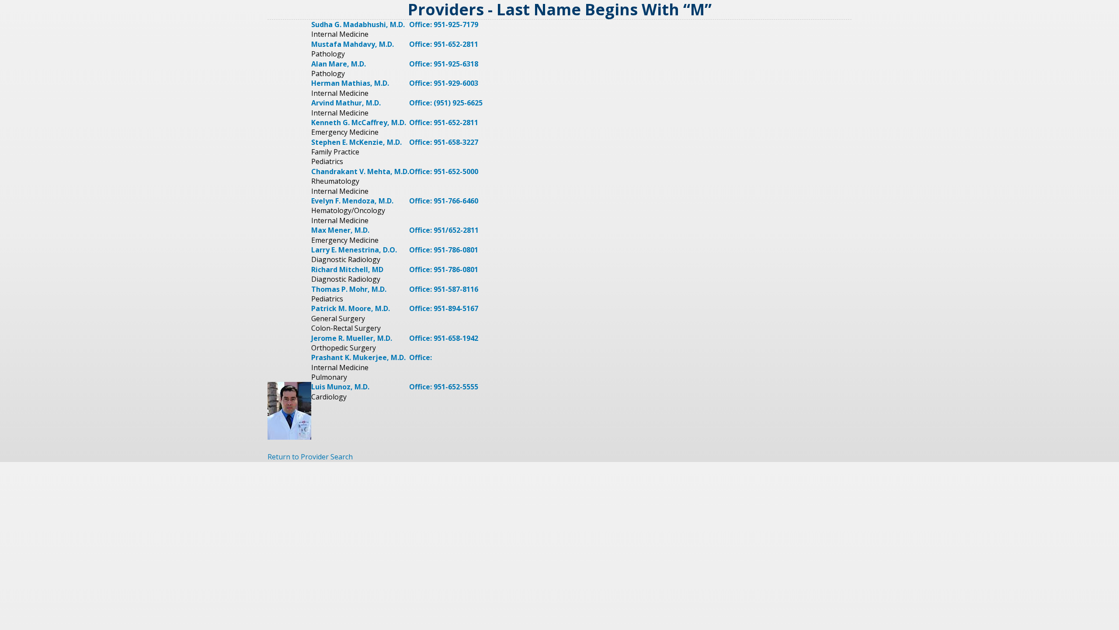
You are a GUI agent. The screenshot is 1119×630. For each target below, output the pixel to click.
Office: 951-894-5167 (443, 308)
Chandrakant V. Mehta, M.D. (360, 171)
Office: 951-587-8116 (443, 289)
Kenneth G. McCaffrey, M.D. (358, 122)
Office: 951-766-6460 (443, 201)
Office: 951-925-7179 (443, 24)
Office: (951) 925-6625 (446, 103)
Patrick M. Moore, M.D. (350, 308)
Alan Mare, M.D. (338, 64)
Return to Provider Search (310, 457)
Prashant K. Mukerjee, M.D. (358, 357)
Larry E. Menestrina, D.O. (354, 250)
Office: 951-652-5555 (443, 387)
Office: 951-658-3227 (443, 142)
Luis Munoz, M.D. (340, 387)
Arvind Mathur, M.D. (346, 103)
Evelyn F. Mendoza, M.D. (352, 201)
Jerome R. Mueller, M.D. (351, 338)
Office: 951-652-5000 (443, 171)
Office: (420, 357)
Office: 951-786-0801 (443, 250)
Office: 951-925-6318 (443, 64)
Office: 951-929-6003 (443, 83)
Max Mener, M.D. (340, 230)
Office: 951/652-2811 (444, 230)
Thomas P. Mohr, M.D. (348, 289)
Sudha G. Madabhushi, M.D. (358, 24)
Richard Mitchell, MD (347, 269)
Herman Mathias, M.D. (350, 83)
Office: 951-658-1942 (443, 338)
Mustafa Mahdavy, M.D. (352, 44)
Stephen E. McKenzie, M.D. (356, 142)
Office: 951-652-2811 (443, 44)
